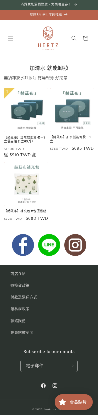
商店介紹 (18, 274)
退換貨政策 (20, 286)
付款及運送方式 (23, 297)
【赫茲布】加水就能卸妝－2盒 (70, 139)
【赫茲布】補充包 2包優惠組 (25, 211)
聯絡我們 (18, 321)
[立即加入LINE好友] (49, 246)
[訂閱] (71, 366)
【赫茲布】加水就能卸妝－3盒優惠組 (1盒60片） (24, 139)
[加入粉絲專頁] (22, 246)
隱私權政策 (20, 309)
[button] (10, 38)
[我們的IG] (75, 246)
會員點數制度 (21, 333)
